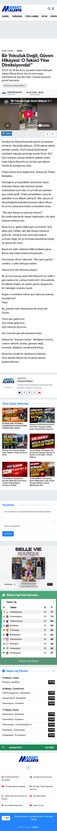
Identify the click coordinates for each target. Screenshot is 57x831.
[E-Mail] (19, 393)
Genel (20, 51)
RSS (7, 818)
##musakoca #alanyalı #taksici (14, 86)
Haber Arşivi (38, 805)
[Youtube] (39, 393)
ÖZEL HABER (31, 16)
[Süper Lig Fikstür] (53, 671)
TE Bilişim (35, 827)
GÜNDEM (17, 16)
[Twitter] (29, 393)
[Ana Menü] (53, 9)
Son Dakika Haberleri (13, 805)
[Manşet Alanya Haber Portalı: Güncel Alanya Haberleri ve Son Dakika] (12, 8)
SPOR (44, 16)
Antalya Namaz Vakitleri (15, 786)
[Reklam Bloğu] (28, 567)
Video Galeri (7, 51)
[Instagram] (34, 393)
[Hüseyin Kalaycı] (8, 383)
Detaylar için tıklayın (28, 661)
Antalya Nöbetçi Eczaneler (10, 778)
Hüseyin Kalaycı (25, 381)
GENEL (5, 16)
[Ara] (49, 9)
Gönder (8, 534)
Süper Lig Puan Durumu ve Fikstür (14, 797)
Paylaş (8, 133)
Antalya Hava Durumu (42, 777)
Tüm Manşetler (39, 796)
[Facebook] (24, 393)
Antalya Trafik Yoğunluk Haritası (41, 787)
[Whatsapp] (28, 767)
